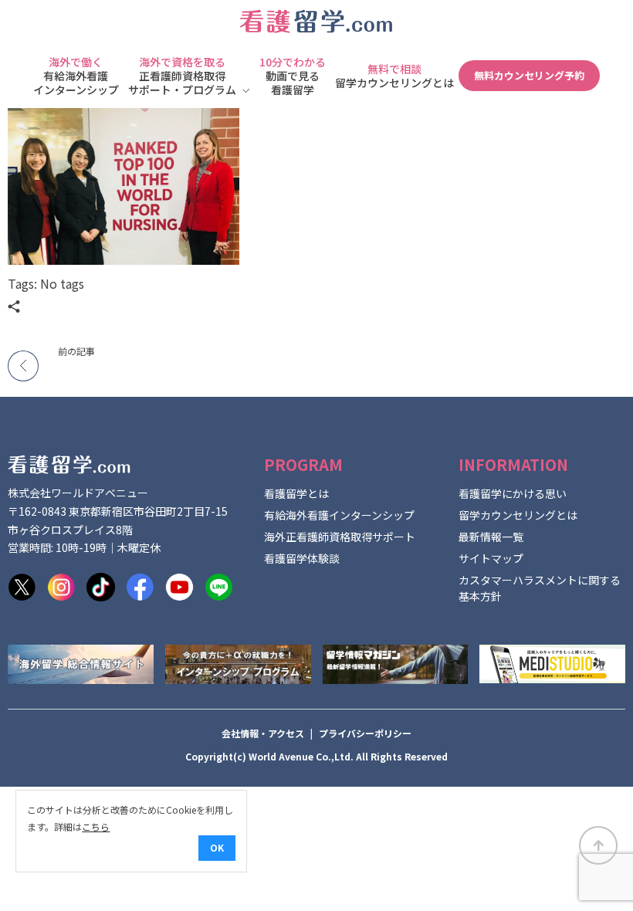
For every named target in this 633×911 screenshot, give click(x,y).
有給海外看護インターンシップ (339, 515)
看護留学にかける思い (513, 493)
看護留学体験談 (302, 558)
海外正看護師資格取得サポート (339, 536)
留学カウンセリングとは (518, 515)
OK (217, 847)
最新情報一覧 (491, 536)
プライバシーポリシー (365, 733)
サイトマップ (491, 558)
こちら (96, 826)
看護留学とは (296, 493)
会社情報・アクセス (263, 733)
